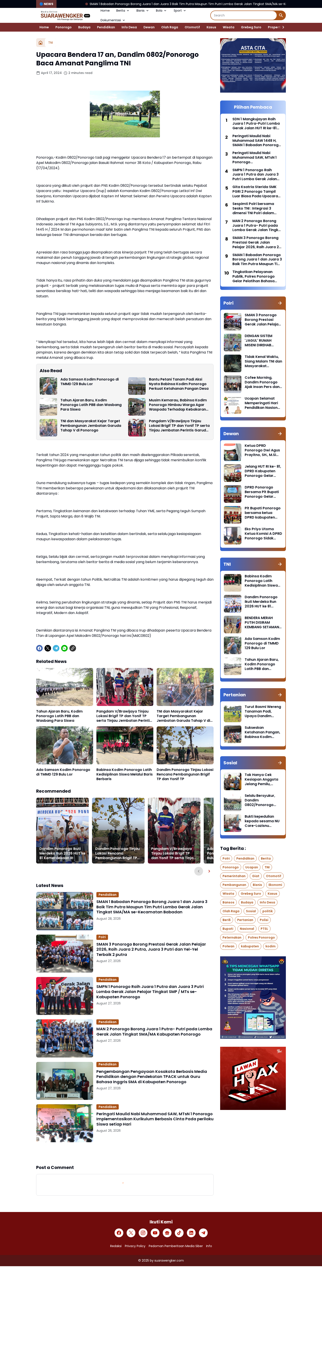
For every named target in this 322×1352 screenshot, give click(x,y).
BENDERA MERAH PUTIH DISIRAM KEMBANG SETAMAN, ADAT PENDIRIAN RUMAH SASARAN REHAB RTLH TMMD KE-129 (262, 622)
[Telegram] (56, 648)
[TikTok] (179, 1232)
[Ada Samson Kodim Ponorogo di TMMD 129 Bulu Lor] (48, 386)
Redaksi (116, 1246)
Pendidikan (106, 27)
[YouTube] (155, 1232)
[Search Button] (281, 15)
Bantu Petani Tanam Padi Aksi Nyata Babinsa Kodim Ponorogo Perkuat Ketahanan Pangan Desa (179, 384)
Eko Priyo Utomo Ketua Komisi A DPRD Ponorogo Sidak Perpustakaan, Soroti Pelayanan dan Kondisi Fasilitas (263, 533)
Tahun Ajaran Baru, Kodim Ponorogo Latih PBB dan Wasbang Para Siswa (91, 405)
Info (209, 1246)
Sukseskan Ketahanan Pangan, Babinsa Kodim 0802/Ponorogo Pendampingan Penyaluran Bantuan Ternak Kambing (263, 732)
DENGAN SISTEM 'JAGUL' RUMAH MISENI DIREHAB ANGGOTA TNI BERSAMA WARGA (260, 340)
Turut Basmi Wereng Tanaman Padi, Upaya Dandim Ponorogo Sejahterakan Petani (263, 711)
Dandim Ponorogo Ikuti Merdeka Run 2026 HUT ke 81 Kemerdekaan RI (62, 853)
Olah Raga (169, 27)
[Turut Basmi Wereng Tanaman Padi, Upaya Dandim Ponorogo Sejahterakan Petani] (232, 713)
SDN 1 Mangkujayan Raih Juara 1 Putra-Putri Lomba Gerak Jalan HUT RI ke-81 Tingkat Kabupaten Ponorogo (256, 124)
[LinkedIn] (191, 1232)
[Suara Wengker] (65, 15)
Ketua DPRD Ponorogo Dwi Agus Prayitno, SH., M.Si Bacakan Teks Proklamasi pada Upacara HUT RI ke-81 (262, 450)
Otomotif (192, 27)
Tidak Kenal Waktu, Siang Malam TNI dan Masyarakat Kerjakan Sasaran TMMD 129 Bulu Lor (263, 361)
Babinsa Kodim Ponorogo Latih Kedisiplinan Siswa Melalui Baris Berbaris (124, 774)
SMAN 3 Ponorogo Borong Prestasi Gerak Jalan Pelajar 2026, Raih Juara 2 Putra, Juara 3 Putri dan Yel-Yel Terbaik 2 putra (151, 949)
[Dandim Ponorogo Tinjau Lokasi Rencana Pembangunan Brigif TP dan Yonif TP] (185, 745)
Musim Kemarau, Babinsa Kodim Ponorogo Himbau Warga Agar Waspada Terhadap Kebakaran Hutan (178, 405)
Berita (120, 10)
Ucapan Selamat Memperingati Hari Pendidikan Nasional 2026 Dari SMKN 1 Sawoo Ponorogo (263, 403)
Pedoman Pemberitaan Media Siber (176, 1246)
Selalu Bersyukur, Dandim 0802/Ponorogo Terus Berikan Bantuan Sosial (260, 800)
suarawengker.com (169, 1260)
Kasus (211, 27)
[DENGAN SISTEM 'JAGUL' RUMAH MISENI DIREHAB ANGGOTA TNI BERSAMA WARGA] (232, 342)
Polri (102, 937)
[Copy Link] (72, 648)
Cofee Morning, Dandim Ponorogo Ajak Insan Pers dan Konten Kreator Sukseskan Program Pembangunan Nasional (263, 382)
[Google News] (167, 1232)
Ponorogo (63, 27)
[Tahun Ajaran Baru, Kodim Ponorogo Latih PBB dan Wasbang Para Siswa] (48, 407)
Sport (178, 10)
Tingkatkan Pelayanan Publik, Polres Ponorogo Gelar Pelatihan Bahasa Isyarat (253, 276)
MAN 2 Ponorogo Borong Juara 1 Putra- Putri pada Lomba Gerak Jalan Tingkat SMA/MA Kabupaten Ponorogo (154, 1031)
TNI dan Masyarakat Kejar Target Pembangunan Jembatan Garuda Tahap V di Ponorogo (90, 426)
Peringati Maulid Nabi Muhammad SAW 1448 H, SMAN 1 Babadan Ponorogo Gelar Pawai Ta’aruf (256, 140)
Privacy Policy (135, 1246)
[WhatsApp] (64, 648)
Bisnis (140, 10)
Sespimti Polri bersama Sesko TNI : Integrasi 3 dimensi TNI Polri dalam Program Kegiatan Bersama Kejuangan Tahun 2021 (256, 208)
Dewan (149, 27)
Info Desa (129, 27)
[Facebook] (39, 648)
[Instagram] (143, 1232)
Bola (159, 10)
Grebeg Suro (251, 27)
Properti (274, 27)
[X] (47, 648)
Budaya (84, 27)
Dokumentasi (111, 20)
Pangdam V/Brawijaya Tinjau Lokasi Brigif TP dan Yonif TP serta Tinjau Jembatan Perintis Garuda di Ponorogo (179, 426)
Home (105, 10)
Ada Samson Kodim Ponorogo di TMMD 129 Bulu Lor (89, 381)
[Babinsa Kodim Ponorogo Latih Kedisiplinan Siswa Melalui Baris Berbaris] (124, 745)
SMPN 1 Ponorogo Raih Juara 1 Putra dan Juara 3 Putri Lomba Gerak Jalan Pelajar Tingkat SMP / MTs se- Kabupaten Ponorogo (150, 991)
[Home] (40, 42)
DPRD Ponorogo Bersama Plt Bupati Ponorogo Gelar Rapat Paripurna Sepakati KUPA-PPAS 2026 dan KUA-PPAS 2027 (263, 492)
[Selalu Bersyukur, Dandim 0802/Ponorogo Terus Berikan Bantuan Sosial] (232, 802)
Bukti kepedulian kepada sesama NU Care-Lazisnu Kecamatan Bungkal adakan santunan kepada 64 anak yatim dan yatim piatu (263, 821)
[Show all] (280, 303)
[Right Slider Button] (281, 27)
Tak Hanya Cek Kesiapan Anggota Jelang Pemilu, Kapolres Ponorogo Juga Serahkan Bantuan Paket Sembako (262, 779)
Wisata (228, 27)
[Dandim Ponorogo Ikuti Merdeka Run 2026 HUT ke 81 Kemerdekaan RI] (62, 831)
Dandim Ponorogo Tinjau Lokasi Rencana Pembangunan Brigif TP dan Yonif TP (185, 774)
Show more (125, 1153)
